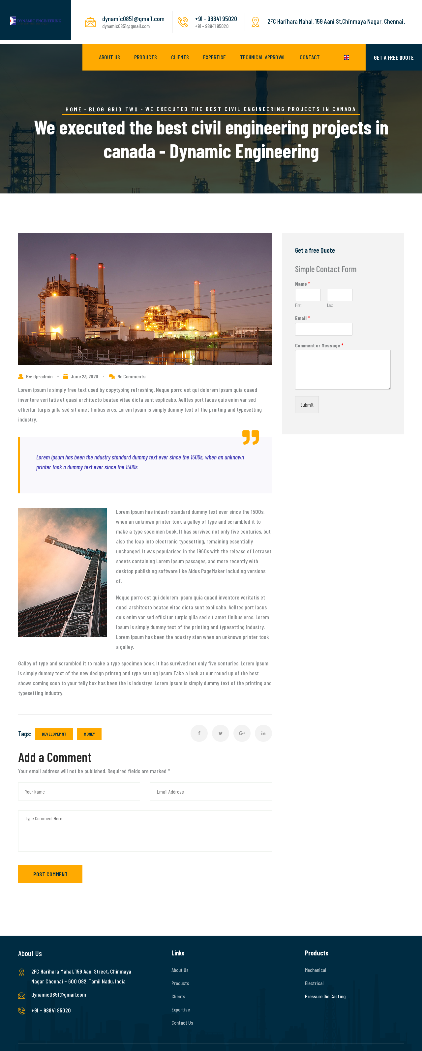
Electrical (314, 983)
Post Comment (50, 874)
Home (74, 109)
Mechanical (315, 970)
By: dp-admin (40, 376)
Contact (310, 57)
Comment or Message (319, 345)
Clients (180, 57)
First (298, 305)
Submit (307, 404)
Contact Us (182, 1022)
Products (145, 57)
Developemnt (54, 734)
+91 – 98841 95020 (51, 1010)
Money (89, 734)
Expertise (214, 57)
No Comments (131, 376)
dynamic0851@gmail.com (58, 994)
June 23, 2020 (84, 376)
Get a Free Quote (394, 57)
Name (302, 283)
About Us (109, 57)
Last (330, 305)
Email (302, 318)
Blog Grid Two (114, 109)
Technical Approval (263, 57)
